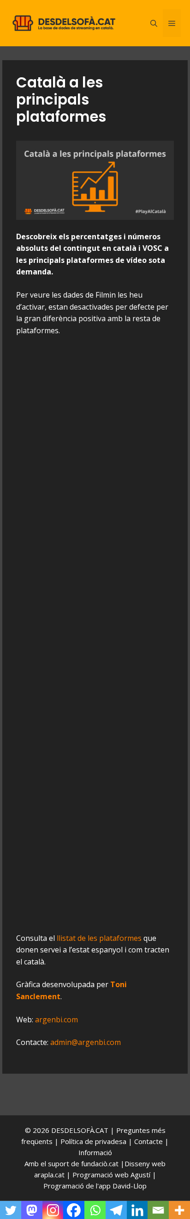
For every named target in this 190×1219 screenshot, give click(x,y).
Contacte (149, 1141)
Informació (95, 1152)
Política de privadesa (94, 1141)
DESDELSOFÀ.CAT (79, 1130)
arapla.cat (49, 1174)
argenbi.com (56, 1019)
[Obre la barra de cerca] (154, 23)
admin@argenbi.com (85, 1042)
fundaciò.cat (100, 1163)
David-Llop (130, 1185)
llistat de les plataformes (99, 938)
